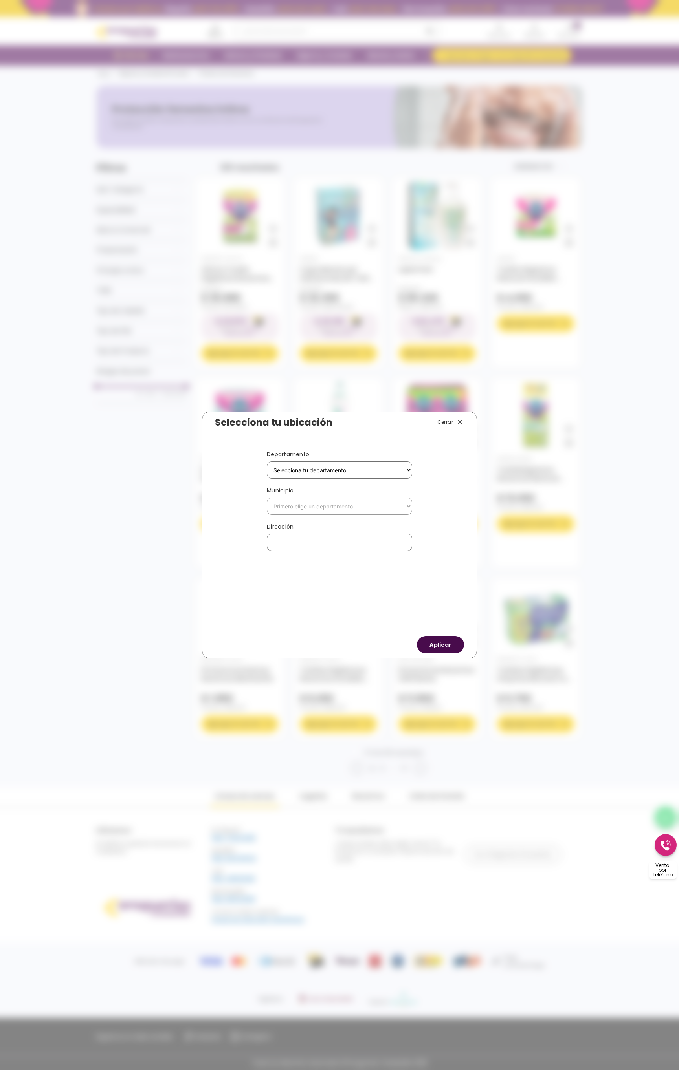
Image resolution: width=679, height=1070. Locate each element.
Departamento (288, 454)
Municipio (280, 490)
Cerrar (445, 422)
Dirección (280, 526)
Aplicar (440, 645)
